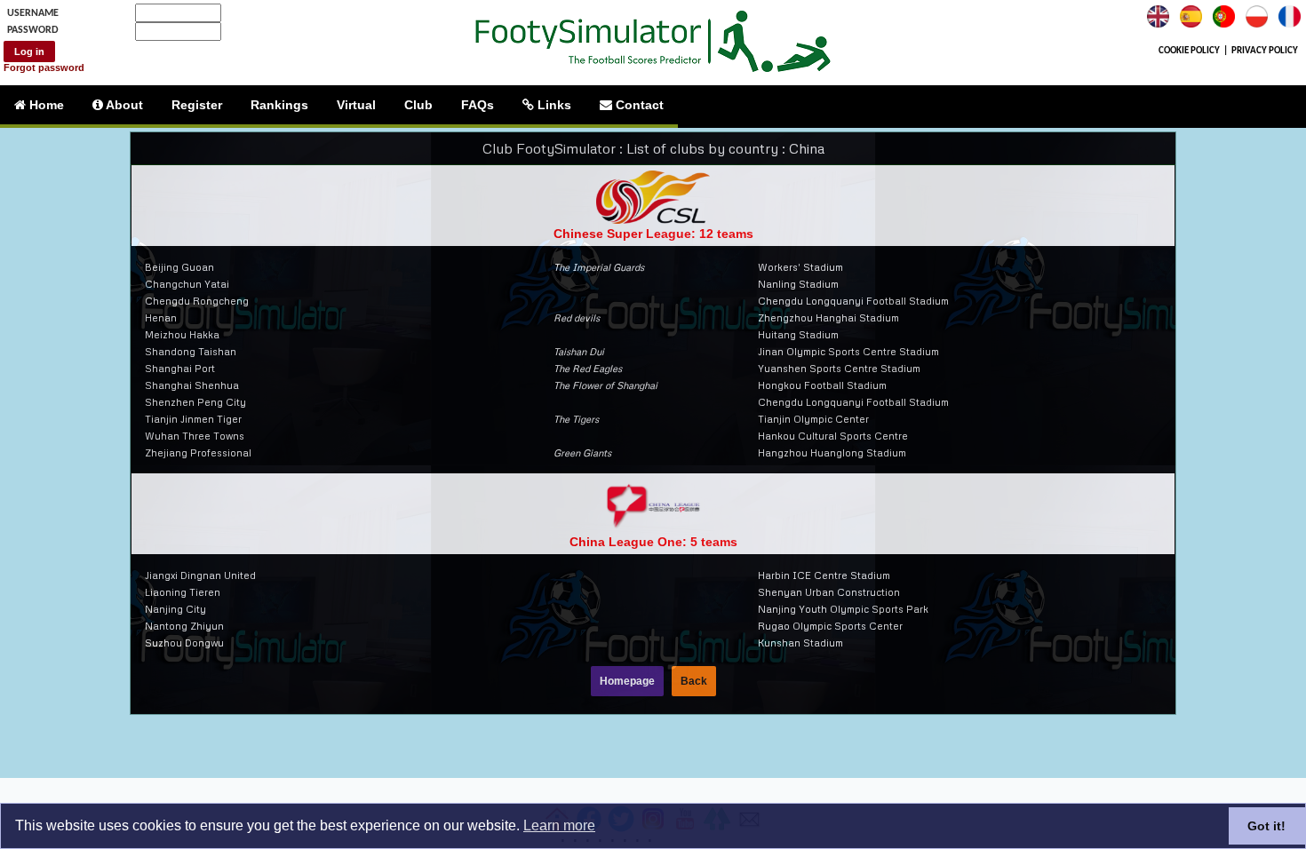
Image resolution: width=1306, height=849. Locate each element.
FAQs (477, 105)
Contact (638, 105)
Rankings (279, 105)
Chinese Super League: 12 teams (653, 233)
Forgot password (44, 67)
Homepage (627, 681)
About (123, 105)
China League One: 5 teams (653, 542)
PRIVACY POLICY (1264, 51)
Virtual (356, 105)
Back (694, 681)
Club (418, 105)
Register (196, 105)
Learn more (559, 825)
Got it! (1266, 826)
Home (45, 105)
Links (552, 105)
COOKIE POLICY (1189, 51)
